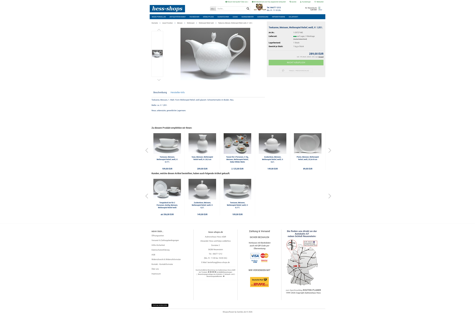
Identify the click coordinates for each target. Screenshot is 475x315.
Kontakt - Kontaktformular (162, 264)
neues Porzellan (159, 17)
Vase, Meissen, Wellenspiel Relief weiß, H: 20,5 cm (202, 158)
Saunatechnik (223, 17)
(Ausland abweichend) (300, 39)
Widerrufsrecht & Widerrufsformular (166, 259)
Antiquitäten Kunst (177, 17)
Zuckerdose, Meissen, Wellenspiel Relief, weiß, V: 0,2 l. (272, 159)
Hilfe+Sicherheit (158, 245)
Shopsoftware (228, 312)
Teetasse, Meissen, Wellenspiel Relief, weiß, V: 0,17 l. (167, 159)
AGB (153, 255)
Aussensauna (262, 17)
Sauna (235, 17)
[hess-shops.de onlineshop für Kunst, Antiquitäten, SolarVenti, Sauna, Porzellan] (179, 9)
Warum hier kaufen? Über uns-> (237, 2)
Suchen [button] (293, 2)
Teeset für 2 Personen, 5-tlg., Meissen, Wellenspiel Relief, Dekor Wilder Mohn (237, 159)
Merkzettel (319, 2)
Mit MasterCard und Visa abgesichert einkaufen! (269, 2)
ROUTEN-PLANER (312, 290)
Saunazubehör (247, 17)
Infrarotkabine (278, 17)
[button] (159, 30)
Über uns (155, 269)
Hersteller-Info (178, 92)
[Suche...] (248, 9)
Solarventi (293, 17)
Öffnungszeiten (158, 236)
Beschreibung (160, 92)
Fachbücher (194, 17)
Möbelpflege (208, 17)
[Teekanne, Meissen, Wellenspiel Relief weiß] (215, 54)
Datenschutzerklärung (160, 250)
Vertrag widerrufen (160, 305)
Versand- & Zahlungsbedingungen (165, 240)
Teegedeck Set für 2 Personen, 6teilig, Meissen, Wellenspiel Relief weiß (167, 205)
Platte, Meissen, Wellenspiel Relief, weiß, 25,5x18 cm (308, 158)
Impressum (156, 274)
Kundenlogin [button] (306, 2)
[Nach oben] (468, 311)
